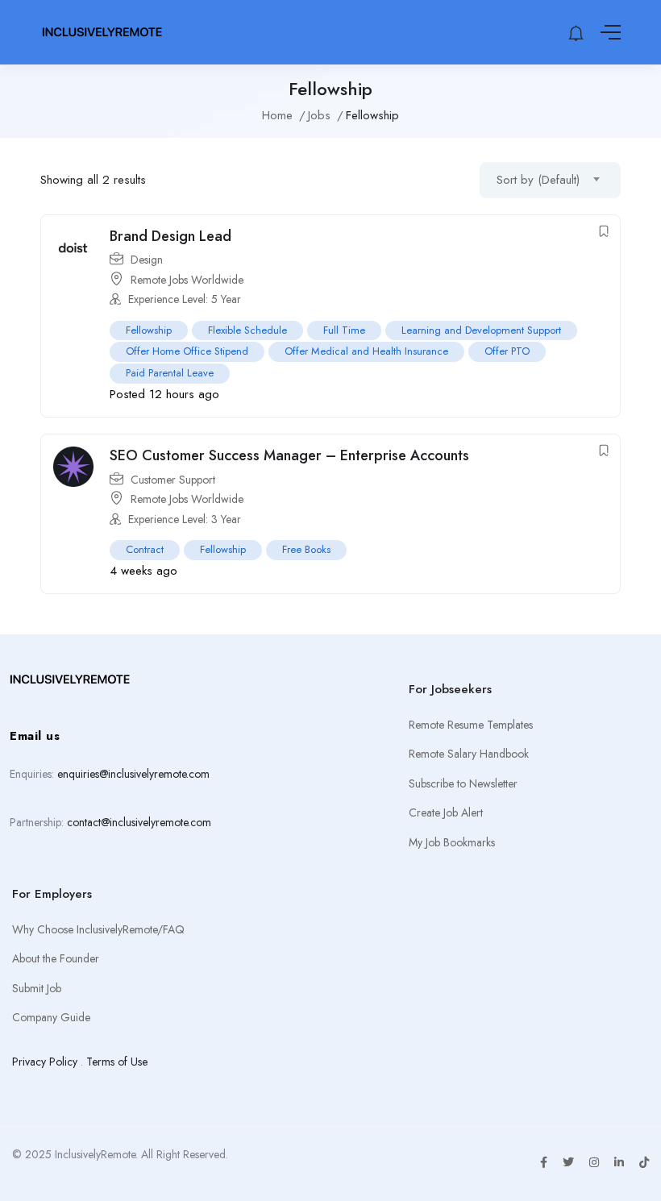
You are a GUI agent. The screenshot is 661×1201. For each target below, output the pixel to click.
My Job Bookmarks (452, 842)
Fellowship (149, 330)
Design (147, 259)
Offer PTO (507, 351)
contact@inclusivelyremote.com (139, 822)
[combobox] (550, 180)
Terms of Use (117, 1061)
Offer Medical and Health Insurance (366, 351)
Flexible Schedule (247, 330)
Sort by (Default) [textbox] (538, 180)
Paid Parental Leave (170, 372)
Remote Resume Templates (471, 725)
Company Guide (51, 1017)
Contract (145, 549)
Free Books (306, 549)
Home (277, 115)
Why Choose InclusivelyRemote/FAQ (98, 929)
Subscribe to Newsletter (463, 783)
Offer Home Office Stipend (187, 351)
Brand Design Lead (170, 236)
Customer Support (173, 480)
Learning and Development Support (481, 330)
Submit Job (36, 988)
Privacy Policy (44, 1061)
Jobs (319, 115)
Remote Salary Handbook (469, 754)
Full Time (344, 330)
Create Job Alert (446, 812)
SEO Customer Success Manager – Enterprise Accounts (289, 455)
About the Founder (55, 958)
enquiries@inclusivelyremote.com (133, 774)
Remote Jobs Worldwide (187, 280)
